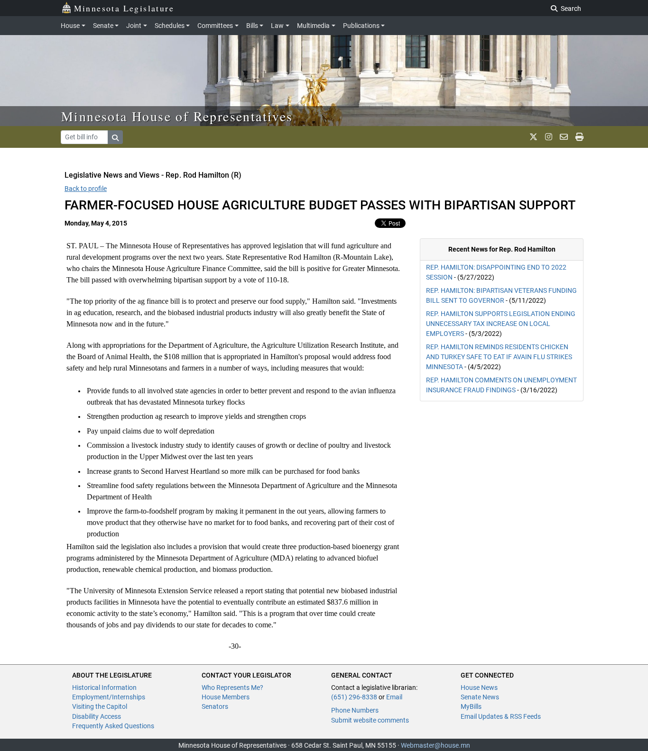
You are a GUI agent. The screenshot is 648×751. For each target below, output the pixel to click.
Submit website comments (370, 720)
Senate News (480, 697)
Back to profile (86, 188)
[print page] (579, 137)
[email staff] (564, 137)
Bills (252, 25)
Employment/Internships (108, 697)
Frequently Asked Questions (113, 726)
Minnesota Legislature (124, 8)
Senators (215, 706)
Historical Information (104, 687)
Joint (133, 25)
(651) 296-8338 (354, 697)
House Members (226, 697)
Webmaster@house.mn (435, 745)
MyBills (471, 706)
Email (394, 697)
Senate (103, 25)
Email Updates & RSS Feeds (501, 716)
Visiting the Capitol (99, 706)
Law (277, 25)
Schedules (170, 25)
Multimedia (313, 25)
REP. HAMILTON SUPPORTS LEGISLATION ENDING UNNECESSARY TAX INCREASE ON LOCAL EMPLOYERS (500, 323)
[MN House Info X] (533, 137)
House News (479, 687)
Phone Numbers (355, 710)
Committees (215, 25)
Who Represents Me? (232, 687)
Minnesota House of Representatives (177, 116)
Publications (361, 25)
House (70, 25)
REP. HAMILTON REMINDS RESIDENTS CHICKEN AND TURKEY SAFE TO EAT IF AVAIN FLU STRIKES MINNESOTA (499, 357)
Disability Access (96, 716)
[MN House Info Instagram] (548, 137)
